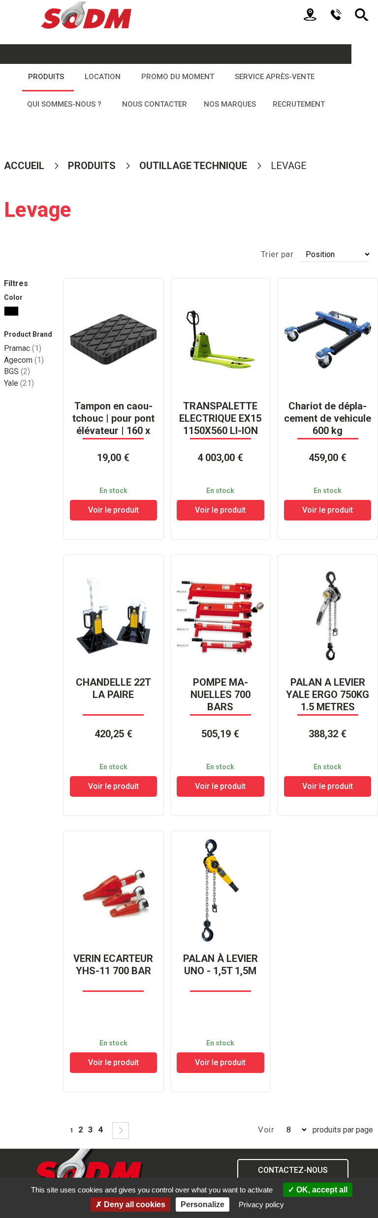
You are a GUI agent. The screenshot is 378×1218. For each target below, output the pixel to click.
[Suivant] (120, 1130)
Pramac (22, 348)
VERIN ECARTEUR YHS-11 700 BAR (113, 965)
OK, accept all (320, 1190)
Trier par (277, 254)
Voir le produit (113, 510)
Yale (19, 383)
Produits (93, 166)
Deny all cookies (133, 1204)
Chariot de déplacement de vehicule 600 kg (327, 418)
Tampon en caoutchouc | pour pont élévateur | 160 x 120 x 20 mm (113, 424)
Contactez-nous (293, 1170)
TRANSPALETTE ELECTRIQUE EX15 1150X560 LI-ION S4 (220, 424)
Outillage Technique (194, 166)
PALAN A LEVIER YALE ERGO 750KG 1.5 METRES (327, 694)
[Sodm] (87, 12)
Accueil (25, 166)
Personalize (202, 1204)
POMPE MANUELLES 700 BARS (220, 694)
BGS (17, 371)
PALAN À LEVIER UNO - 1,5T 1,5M (220, 965)
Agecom (24, 360)
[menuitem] (48, 77)
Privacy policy (261, 1204)
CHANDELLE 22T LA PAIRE (113, 688)
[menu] (175, 90)
